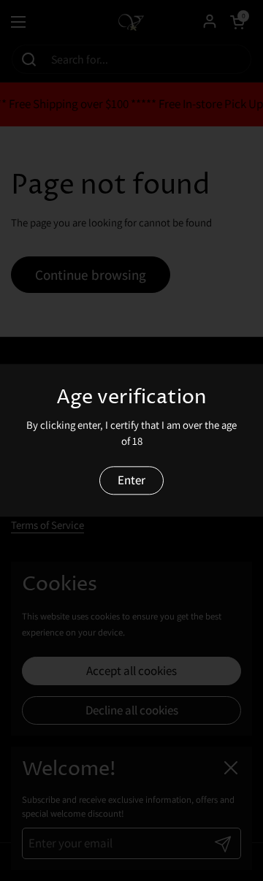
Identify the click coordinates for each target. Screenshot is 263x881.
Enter (131, 480)
